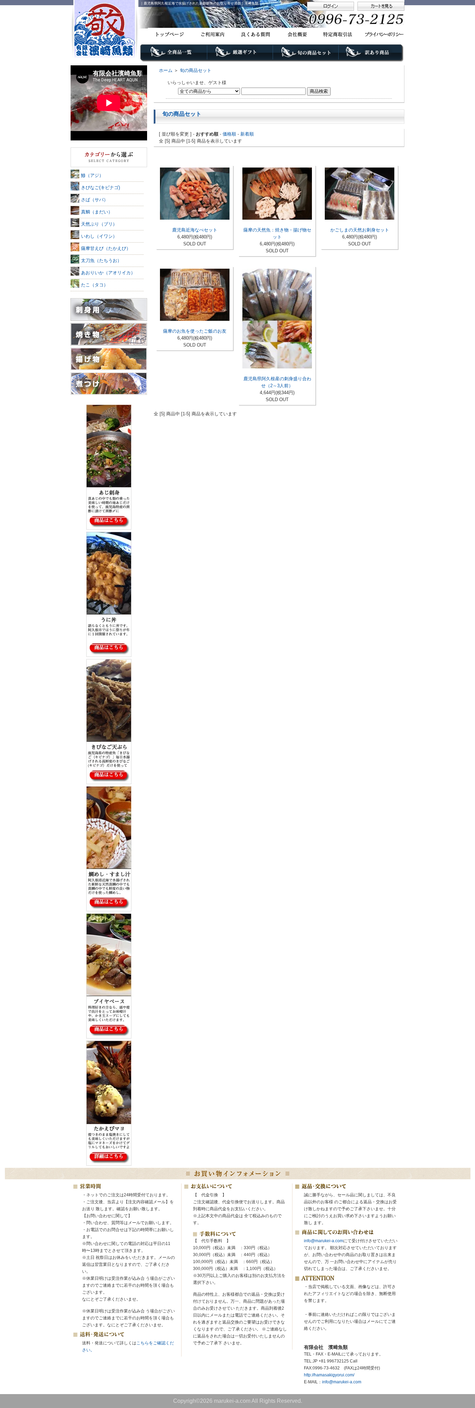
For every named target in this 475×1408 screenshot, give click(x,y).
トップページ (169, 34)
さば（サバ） (94, 199)
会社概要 (296, 34)
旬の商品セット (306, 54)
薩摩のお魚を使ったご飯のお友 (194, 331)
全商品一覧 (173, 54)
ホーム (165, 70)
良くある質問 (254, 34)
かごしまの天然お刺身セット (359, 230)
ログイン (330, 6)
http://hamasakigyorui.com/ (329, 1375)
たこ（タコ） (94, 284)
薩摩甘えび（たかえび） (106, 248)
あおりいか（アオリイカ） (108, 272)
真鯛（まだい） (97, 211)
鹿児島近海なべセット (194, 230)
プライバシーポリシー (381, 34)
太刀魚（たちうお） (101, 260)
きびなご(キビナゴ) (100, 187)
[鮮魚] (109, 157)
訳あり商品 (371, 54)
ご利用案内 (211, 34)
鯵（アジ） (92, 175)
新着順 (247, 134)
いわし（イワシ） (99, 236)
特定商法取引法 (338, 34)
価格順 (229, 134)
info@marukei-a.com (323, 1240)
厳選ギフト (240, 54)
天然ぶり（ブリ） (99, 224)
